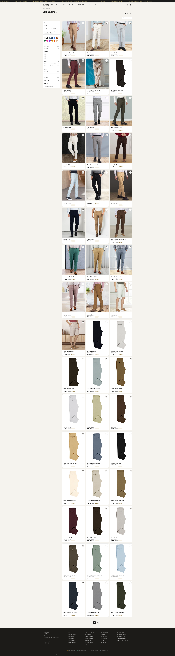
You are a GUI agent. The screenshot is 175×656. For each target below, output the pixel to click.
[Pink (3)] (47, 41)
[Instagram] (45, 642)
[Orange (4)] (54, 41)
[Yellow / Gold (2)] (52, 41)
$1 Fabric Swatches (89, 642)
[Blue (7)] (54, 38)
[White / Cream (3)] (45, 38)
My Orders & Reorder (121, 634)
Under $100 (47, 30)
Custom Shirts (71, 636)
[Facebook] (48, 642)
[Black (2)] (47, 38)
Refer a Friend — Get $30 (122, 640)
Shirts (52, 4)
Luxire (46, 5)
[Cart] (130, 4)
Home (44, 8)
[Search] (121, 4)
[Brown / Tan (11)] (57, 38)
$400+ (51, 32)
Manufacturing (104, 636)
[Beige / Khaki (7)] (57, 41)
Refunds (129, 654)
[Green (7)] (45, 41)
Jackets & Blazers (72, 4)
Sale (90, 4)
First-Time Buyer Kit (89, 638)
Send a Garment (88, 640)
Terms (125, 654)
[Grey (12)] (50, 38)
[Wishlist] (127, 4)
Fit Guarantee (104, 638)
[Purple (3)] (50, 41)
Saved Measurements (122, 638)
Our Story (103, 634)
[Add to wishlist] (83, 23)
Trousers (58, 4)
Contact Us (103, 642)
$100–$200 (52, 30)
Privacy (121, 654)
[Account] (124, 4)
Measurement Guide (89, 636)
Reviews (103, 640)
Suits (64, 4)
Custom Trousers (72, 634)
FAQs (86, 644)
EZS (82, 4)
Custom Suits (71, 638)
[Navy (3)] (52, 38)
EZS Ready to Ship (72, 642)
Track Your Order (121, 636)
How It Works (96, 4)
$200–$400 (46, 32)
